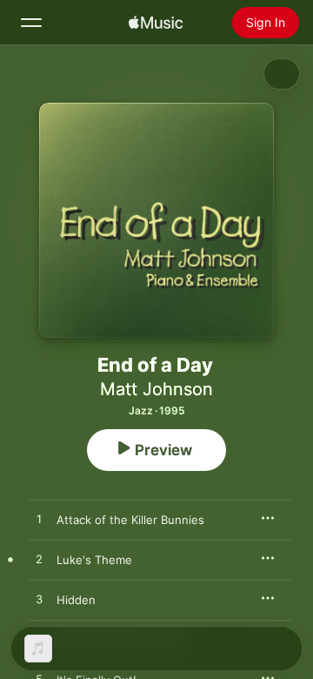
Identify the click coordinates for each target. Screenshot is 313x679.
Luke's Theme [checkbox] (94, 560)
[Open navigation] (31, 22)
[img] (156, 22)
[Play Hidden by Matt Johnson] (39, 600)
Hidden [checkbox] (76, 600)
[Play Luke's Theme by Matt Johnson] (39, 560)
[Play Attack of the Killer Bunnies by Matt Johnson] (39, 520)
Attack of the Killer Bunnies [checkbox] (130, 520)
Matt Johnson (156, 389)
